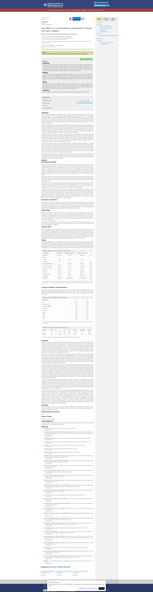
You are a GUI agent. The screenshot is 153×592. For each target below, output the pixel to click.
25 (88, 369)
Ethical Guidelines (76, 10)
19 (57, 224)
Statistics (105, 19)
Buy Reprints (77, 18)
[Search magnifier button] (108, 5)
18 (69, 197)
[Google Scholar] (49, 429)
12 (79, 147)
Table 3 (45, 294)
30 (78, 390)
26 (89, 369)
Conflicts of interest (104, 44)
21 (56, 346)
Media (90, 10)
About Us (55, 10)
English (44, 19)
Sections (99, 19)
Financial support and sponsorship (107, 42)
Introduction (100, 22)
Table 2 (70, 291)
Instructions (83, 10)
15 (70, 152)
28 (89, 370)
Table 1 (71, 243)
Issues (68, 10)
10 (81, 144)
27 (90, 369)
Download (113, 19)
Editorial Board (62, 10)
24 (78, 360)
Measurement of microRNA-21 (106, 27)
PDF (83, 18)
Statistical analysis (104, 31)
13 (86, 147)
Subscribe (95, 10)
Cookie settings (82, 588)
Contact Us (101, 10)
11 (45, 147)
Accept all (102, 588)
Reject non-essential (92, 588)
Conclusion (100, 40)
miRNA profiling (103, 29)
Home (51, 10)
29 (63, 374)
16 (92, 153)
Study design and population (106, 26)
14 (64, 149)
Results (99, 33)
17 (72, 155)
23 (59, 358)
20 (46, 345)
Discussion (100, 38)
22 (66, 357)
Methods (99, 24)
